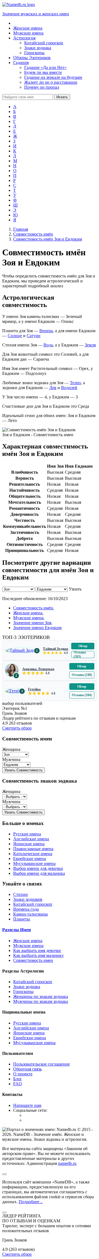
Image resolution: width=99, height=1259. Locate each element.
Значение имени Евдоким (37, 627)
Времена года (26, 909)
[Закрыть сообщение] (4, 1174)
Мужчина (11, 759)
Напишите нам (27, 1105)
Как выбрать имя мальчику (38, 955)
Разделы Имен (16, 929)
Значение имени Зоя (32, 622)
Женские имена (27, 612)
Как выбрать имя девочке (37, 950)
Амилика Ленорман (38, 669)
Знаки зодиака (26, 986)
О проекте (22, 1074)
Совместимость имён (33, 608)
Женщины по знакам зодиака (40, 996)
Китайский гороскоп (32, 904)
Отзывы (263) (80, 654)
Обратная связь (27, 1069)
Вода (48, 345)
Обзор (82, 646)
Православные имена (33, 848)
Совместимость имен (33, 960)
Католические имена (32, 853)
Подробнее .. (31, 1201)
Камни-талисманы (30, 914)
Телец (75, 382)
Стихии (20, 894)
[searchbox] (27, 97)
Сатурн (33, 335)
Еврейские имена (29, 858)
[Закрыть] (4, 1212)
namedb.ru (67, 1163)
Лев (52, 387)
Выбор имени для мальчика (39, 873)
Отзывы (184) (82, 695)
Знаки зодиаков (27, 899)
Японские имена (29, 843)
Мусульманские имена (34, 863)
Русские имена (27, 834)
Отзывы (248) (82, 675)
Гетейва (34, 689)
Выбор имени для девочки (38, 868)
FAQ (17, 1083)
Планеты (21, 919)
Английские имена (31, 839)
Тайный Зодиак (55, 649)
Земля (90, 345)
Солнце (15, 335)
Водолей (69, 387)
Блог (17, 1078)
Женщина (11, 749)
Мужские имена (28, 617)
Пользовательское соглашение (41, 1064)
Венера (46, 330)
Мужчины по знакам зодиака (40, 1001)
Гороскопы (23, 991)
